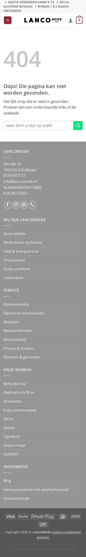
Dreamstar (12, 401)
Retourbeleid (14, 339)
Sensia (9, 427)
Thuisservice (14, 260)
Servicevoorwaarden (41, 548)
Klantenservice (16, 304)
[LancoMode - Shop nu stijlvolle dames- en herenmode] (43, 20)
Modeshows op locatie (22, 242)
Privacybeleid (16, 548)
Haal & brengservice (20, 251)
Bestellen (11, 321)
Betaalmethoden (17, 330)
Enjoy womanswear (20, 410)
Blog (7, 480)
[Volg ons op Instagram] (16, 205)
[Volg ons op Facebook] (7, 205)
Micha (8, 418)
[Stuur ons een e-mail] (24, 205)
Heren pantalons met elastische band (35, 489)
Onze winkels (14, 233)
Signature (11, 436)
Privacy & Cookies (18, 348)
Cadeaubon (13, 277)
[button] (7, 20)
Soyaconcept (14, 445)
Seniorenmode (16, 498)
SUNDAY (10, 454)
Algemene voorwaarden (24, 313)
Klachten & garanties (21, 357)
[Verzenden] (78, 125)
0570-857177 (14, 175)
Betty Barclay (14, 383)
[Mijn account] (70, 20)
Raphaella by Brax (18, 392)
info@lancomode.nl (20, 181)
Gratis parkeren (17, 268)
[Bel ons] (32, 205)
